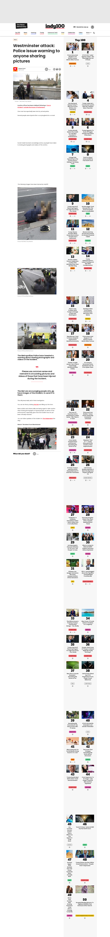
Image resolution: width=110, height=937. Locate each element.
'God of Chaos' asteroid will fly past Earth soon (88, 159)
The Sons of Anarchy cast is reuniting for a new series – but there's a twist (72, 415)
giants (72, 553)
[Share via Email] (60, 69)
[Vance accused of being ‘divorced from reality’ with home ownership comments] (88, 403)
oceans (72, 166)
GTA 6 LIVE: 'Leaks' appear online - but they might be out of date (88, 57)
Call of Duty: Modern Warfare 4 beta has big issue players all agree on (88, 471)
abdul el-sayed (72, 345)
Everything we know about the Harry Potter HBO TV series (72, 726)
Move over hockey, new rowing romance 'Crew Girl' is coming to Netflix (70, 905)
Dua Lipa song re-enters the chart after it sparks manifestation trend (88, 521)
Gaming (33, 32)
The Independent (48, 418)
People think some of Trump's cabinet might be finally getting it (88, 650)
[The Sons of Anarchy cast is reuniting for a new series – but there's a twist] (72, 403)
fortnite (69, 844)
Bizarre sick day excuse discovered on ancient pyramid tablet (88, 234)
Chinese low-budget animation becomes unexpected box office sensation (72, 574)
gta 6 (88, 63)
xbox (73, 683)
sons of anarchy (72, 422)
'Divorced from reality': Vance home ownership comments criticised (87, 415)
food (73, 759)
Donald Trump (72, 213)
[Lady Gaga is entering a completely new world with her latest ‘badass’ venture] (88, 768)
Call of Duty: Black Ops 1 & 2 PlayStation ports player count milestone (88, 677)
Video (80, 32)
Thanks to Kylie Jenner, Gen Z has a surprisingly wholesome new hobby (72, 366)
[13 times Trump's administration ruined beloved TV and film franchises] (72, 459)
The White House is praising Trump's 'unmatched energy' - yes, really (72, 624)
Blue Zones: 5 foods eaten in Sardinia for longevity (88, 623)
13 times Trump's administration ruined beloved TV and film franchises (72, 470)
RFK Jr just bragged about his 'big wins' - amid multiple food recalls (88, 574)
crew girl (69, 915)
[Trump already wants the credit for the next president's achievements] (72, 121)
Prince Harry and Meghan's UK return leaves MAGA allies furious (72, 57)
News (25, 32)
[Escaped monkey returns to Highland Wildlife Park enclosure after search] (84, 891)
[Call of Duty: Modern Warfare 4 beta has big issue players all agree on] (88, 459)
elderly (72, 268)
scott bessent (88, 372)
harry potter (72, 732)
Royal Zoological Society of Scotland (84, 915)
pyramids (88, 240)
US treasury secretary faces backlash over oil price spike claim (87, 365)
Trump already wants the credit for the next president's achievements (72, 133)
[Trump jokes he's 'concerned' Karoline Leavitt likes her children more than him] (88, 94)
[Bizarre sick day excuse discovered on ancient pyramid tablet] (88, 223)
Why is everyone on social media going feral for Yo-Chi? (72, 751)
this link (36, 404)
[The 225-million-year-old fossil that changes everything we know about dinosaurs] (88, 740)
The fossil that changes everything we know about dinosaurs (88, 753)
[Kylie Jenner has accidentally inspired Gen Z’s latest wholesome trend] (72, 353)
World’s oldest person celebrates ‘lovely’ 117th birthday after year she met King (73, 263)
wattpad (73, 112)
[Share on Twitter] (57, 69)
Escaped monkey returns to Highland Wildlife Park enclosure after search (85, 904)
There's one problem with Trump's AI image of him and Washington (72, 312)
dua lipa (88, 527)
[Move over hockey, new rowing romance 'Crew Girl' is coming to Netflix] (69, 889)
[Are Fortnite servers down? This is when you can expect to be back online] (69, 818)
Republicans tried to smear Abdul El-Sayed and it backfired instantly (73, 339)
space (87, 166)
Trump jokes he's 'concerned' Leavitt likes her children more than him (88, 106)
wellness (88, 629)
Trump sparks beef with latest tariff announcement (73, 778)
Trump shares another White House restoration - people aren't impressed (73, 235)
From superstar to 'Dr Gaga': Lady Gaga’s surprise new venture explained (88, 780)
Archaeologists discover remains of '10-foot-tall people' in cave (72, 548)
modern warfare (88, 477)
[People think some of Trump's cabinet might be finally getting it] (88, 638)
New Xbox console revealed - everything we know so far (72, 676)
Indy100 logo (55, 26)
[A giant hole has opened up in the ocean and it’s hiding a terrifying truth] (72, 148)
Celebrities (71, 32)
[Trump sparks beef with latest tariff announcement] (72, 768)
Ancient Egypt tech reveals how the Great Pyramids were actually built (88, 209)
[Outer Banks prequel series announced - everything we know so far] (72, 431)
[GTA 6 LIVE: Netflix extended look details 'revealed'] (88, 714)
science (88, 759)
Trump (42, 32)
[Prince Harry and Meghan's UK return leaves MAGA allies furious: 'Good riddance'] (72, 46)
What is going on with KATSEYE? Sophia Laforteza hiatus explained (87, 548)
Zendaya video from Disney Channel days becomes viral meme (88, 312)
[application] (37, 438)
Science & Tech (52, 32)
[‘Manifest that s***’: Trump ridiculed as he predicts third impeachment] (88, 431)
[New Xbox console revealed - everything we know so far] (72, 664)
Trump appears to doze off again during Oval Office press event (88, 133)
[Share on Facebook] (54, 69)
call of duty (88, 683)
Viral (62, 32)
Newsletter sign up (82, 27)
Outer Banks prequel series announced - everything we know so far (72, 443)
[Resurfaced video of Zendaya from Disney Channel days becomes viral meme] (88, 300)
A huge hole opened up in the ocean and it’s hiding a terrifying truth (72, 160)
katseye (88, 553)
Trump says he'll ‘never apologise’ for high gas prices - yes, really (73, 209)
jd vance (88, 422)
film (73, 581)
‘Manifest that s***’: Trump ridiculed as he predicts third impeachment (88, 443)
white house (73, 477)
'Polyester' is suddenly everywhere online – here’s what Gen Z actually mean (72, 521)
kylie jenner (72, 372)
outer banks (72, 450)
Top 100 (17, 32)
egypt (88, 213)
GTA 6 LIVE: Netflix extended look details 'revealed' (88, 725)
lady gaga (87, 787)
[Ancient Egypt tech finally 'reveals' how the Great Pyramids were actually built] (88, 197)
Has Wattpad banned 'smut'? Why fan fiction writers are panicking (73, 106)
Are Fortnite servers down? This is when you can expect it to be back (70, 834)
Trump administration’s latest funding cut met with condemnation (88, 262)
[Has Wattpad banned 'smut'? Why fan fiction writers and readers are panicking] (72, 94)
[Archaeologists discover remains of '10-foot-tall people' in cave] (72, 536)
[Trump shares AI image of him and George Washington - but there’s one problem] (72, 300)
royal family (72, 63)
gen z (72, 527)
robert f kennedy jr (87, 581)
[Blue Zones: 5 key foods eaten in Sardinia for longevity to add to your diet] (88, 612)
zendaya (88, 318)
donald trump (88, 112)
